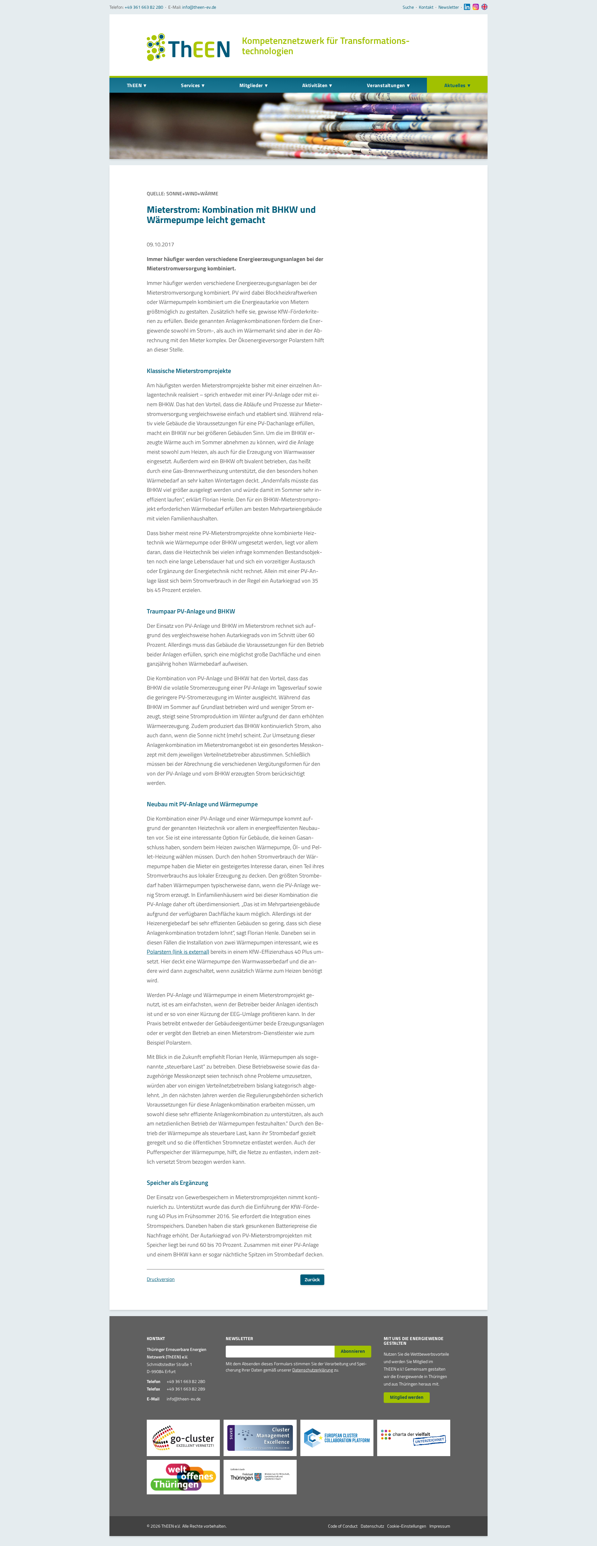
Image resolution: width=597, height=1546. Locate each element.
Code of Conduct (343, 1526)
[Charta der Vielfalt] (414, 1438)
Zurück (312, 1280)
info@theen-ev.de (199, 7)
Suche (408, 7)
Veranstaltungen (386, 85)
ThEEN (134, 85)
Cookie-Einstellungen (406, 1526)
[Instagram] (476, 7)
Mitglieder (251, 85)
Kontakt (426, 7)
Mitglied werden (406, 1397)
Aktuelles (455, 85)
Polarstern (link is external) (178, 952)
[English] (484, 7)
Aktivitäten (314, 85)
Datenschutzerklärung (312, 1370)
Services (190, 85)
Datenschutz (372, 1526)
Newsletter (448, 7)
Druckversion (161, 1279)
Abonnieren (353, 1351)
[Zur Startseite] (188, 47)
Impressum (439, 1526)
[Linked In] (467, 7)
